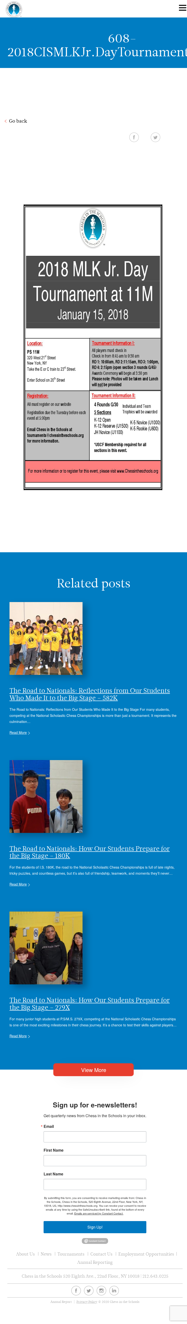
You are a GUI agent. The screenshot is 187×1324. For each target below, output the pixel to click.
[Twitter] (89, 1290)
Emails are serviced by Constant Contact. (98, 1213)
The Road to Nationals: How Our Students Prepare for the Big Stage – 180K (89, 852)
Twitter (155, 137)
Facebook (134, 137)
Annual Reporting (95, 1262)
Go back (18, 120)
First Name (54, 1150)
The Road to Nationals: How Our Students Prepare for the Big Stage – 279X (89, 1003)
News (46, 1254)
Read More (18, 732)
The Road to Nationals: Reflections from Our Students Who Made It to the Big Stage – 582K (89, 694)
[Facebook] (76, 1290)
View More (93, 1069)
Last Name (53, 1174)
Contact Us (101, 1254)
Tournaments (70, 1254)
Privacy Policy (86, 1301)
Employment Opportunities (146, 1254)
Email (49, 1126)
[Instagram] (101, 1290)
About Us (25, 1254)
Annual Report (61, 1301)
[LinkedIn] (114, 1290)
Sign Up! (95, 1227)
